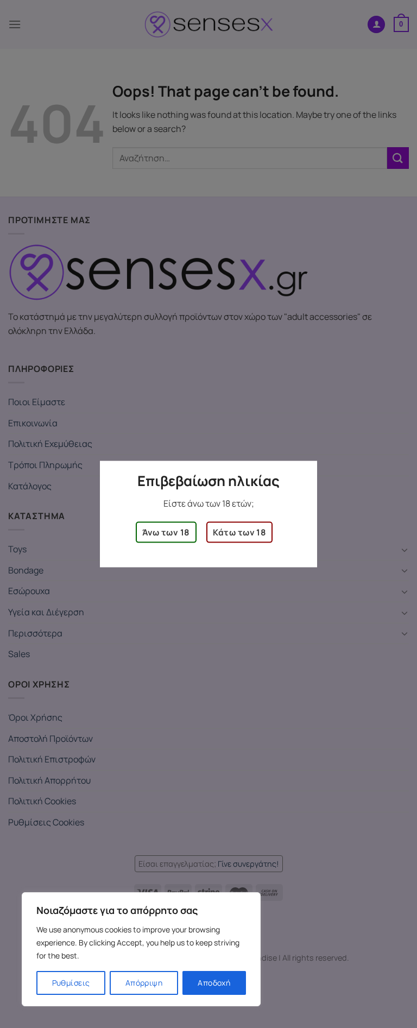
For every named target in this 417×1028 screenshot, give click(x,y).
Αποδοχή (214, 982)
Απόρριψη (143, 982)
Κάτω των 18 (239, 532)
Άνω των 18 (166, 532)
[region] (141, 949)
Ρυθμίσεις (71, 982)
